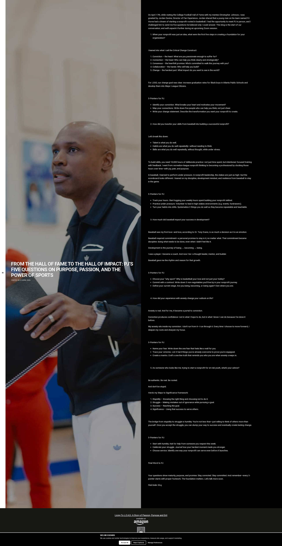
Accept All (124, 542)
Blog (160, 485)
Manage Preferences (155, 542)
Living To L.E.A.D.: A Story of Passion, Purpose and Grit (141, 515)
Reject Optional (138, 542)
